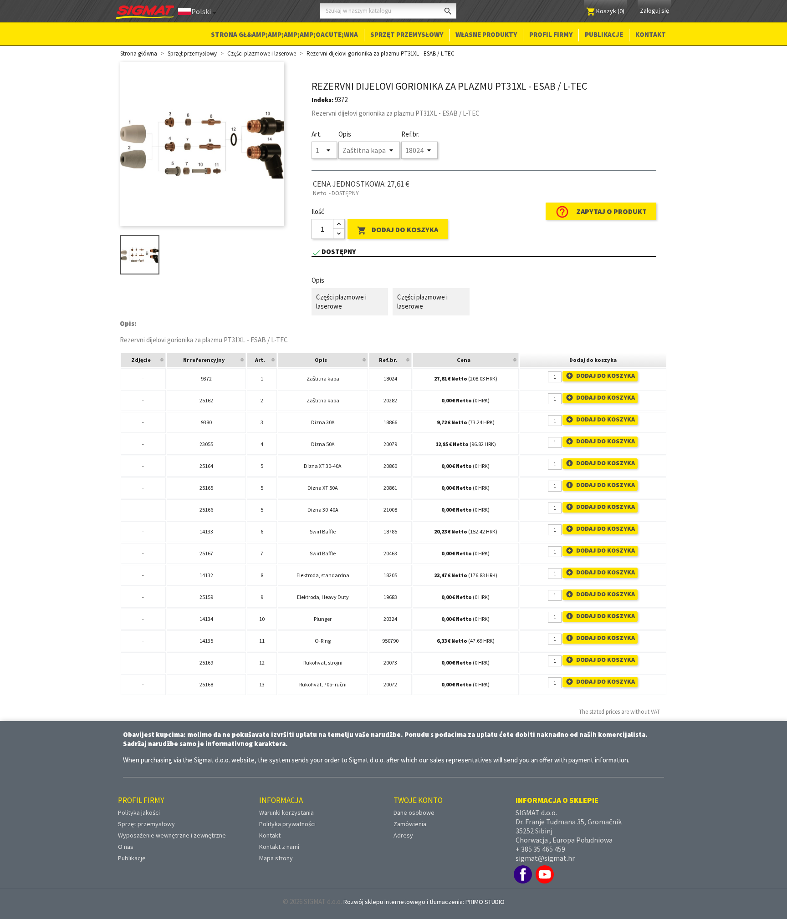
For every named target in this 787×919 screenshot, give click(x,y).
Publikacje (604, 34)
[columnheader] (143, 360)
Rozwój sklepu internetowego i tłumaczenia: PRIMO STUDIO (424, 902)
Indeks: (322, 100)
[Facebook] (523, 874)
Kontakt (650, 34)
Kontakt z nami (279, 847)
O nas (125, 847)
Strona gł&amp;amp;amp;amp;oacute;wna (284, 34)
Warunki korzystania (286, 812)
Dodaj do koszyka (397, 230)
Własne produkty (486, 34)
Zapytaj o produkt (601, 212)
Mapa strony (276, 858)
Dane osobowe (414, 812)
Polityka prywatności (287, 824)
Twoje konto (418, 800)
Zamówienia (410, 824)
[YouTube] (545, 874)
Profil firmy (550, 34)
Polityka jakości (139, 812)
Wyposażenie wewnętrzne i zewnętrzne (172, 835)
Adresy (403, 835)
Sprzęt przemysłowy (406, 34)
